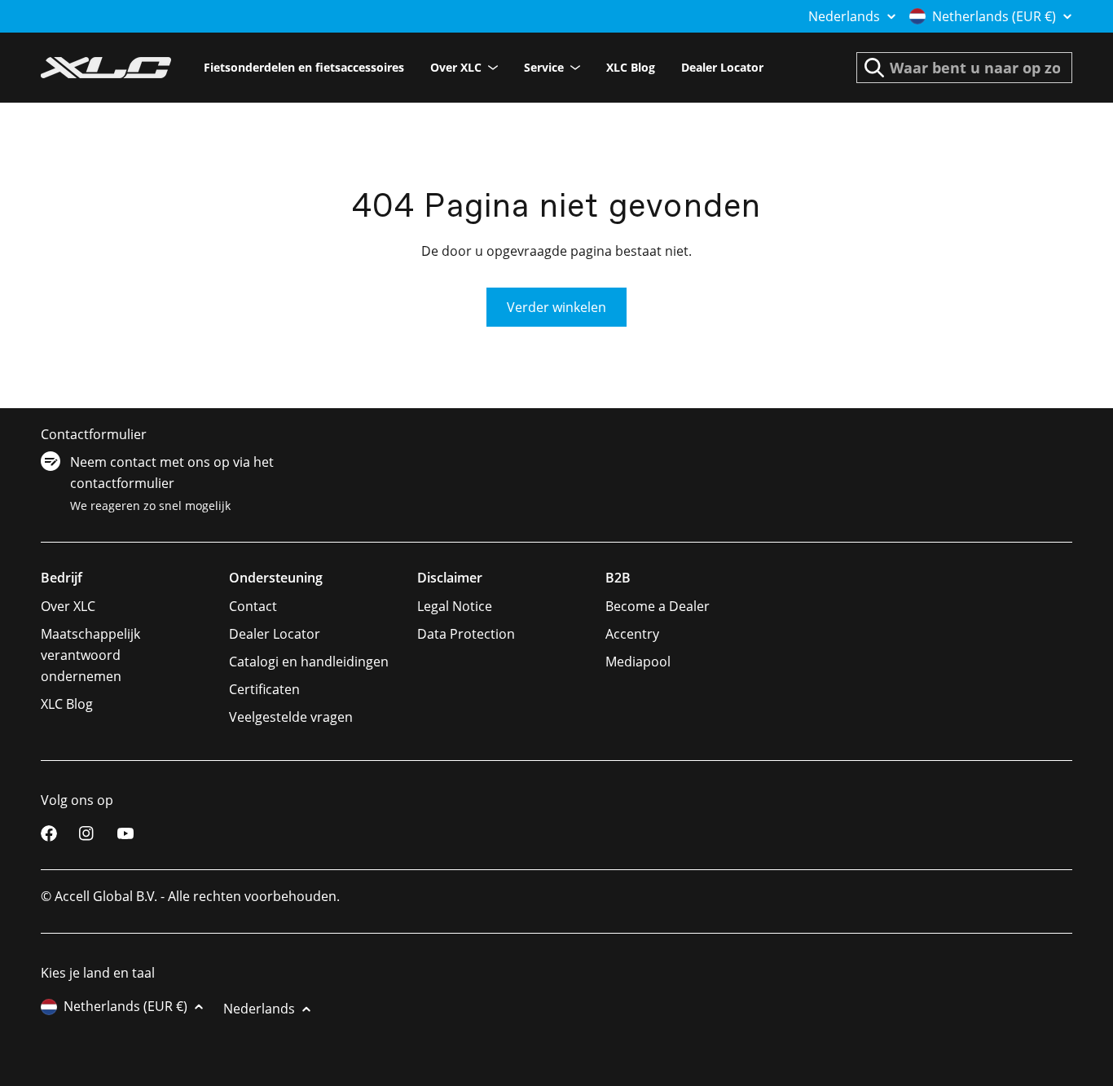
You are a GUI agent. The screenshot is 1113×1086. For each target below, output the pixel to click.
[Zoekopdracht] (874, 67)
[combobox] (964, 67)
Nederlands (844, 16)
